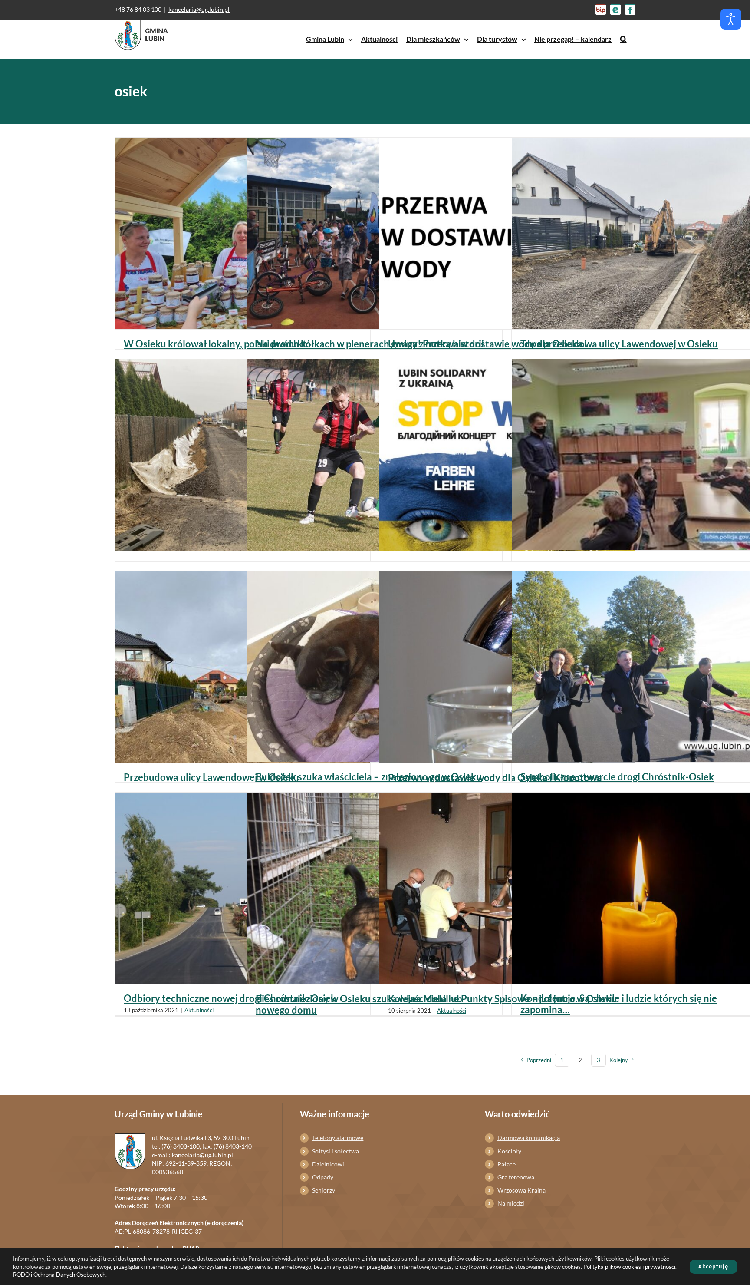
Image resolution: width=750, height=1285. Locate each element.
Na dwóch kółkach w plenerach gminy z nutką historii (370, 344)
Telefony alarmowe (337, 1137)
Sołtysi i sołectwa (335, 1151)
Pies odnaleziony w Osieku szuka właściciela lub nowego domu (359, 1004)
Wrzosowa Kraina (521, 1190)
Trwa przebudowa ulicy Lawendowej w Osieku (619, 344)
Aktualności (199, 1010)
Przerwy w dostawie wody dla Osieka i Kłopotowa (495, 777)
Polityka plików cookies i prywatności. (630, 1266)
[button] (623, 39)
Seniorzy (323, 1190)
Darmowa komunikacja (528, 1137)
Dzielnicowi (328, 1164)
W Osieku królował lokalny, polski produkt (215, 344)
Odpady (322, 1177)
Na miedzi (510, 1203)
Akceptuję (713, 1266)
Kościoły (509, 1151)
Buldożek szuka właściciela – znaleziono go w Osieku (369, 777)
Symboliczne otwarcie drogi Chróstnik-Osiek (617, 777)
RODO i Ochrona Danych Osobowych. (60, 1274)
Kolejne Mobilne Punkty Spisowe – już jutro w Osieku (502, 998)
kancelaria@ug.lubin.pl (199, 9)
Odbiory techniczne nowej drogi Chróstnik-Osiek (230, 998)
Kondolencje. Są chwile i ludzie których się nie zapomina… (618, 1003)
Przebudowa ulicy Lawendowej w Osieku (211, 777)
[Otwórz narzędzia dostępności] (730, 19)
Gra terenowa (515, 1177)
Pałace (506, 1164)
